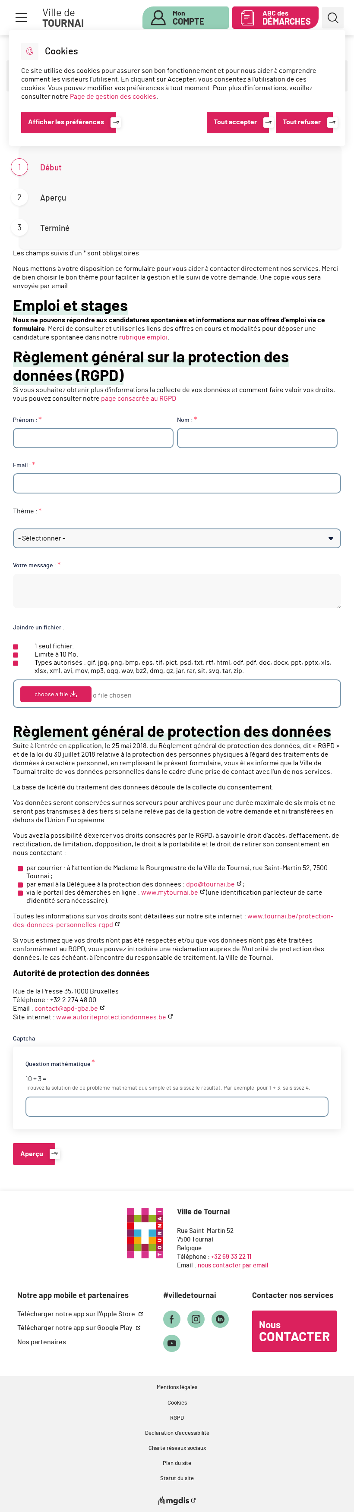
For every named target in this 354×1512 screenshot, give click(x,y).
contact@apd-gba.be (66, 1008)
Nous (294, 1332)
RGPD (177, 1418)
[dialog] (177, 88)
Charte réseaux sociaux (177, 1448)
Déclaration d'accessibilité (177, 1433)
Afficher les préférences (66, 122)
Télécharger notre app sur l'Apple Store (76, 1314)
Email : (22, 465)
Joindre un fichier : (39, 627)
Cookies (177, 1403)
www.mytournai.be (169, 892)
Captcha (24, 1038)
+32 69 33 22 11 (231, 1257)
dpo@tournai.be (210, 884)
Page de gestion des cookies (113, 96)
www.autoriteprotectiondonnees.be (111, 1017)
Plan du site (177, 1463)
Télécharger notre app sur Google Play (75, 1327)
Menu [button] (21, 17)
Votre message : (35, 565)
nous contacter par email (233, 1265)
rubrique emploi (143, 337)
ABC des (286, 18)
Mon (189, 18)
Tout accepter (235, 122)
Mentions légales (177, 1387)
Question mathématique (58, 1064)
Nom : (185, 420)
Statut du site (177, 1478)
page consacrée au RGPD (138, 398)
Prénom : (25, 420)
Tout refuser (302, 122)
